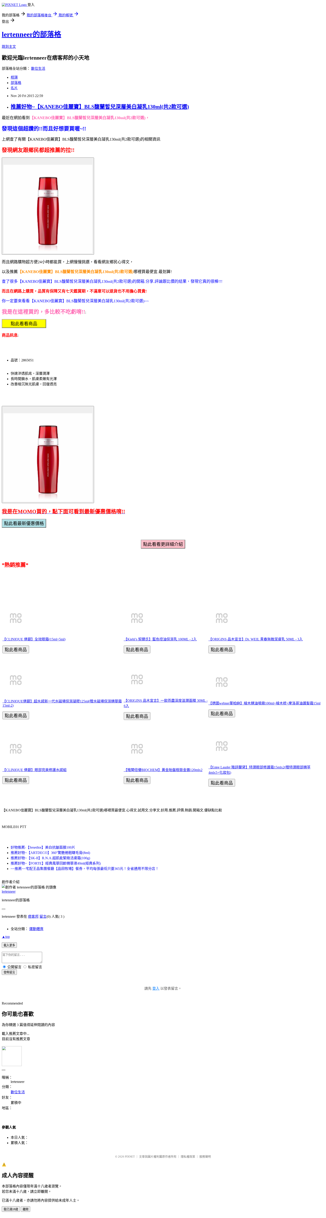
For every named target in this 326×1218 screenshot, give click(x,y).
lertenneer (9, 891)
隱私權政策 (188, 1156)
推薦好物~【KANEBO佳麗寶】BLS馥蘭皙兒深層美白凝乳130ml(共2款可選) (100, 107)
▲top (6, 937)
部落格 (16, 83)
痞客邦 (33, 916)
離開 (25, 1209)
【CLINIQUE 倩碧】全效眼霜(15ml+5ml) (33, 639)
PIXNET (130, 1156)
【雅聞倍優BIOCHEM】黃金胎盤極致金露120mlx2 (163, 770)
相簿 (14, 77)
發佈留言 (9, 972)
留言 (43, 916)
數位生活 (38, 68)
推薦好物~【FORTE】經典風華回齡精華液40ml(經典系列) (56, 863)
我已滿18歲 (11, 1209)
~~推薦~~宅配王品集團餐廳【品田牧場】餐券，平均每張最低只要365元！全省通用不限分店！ (85, 869)
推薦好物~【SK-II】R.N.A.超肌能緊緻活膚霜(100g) (50, 858)
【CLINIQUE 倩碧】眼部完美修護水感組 (34, 770)
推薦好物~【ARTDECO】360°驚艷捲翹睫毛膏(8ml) (50, 853)
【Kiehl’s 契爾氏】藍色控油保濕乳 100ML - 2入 (160, 639)
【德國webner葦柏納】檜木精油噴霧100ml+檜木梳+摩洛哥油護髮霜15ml (264, 703)
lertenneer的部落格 (31, 34)
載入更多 (9, 945)
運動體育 (36, 929)
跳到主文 (9, 46)
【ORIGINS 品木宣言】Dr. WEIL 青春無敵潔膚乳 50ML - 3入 (255, 639)
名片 (14, 88)
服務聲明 (205, 1156)
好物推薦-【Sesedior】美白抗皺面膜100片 (43, 847)
